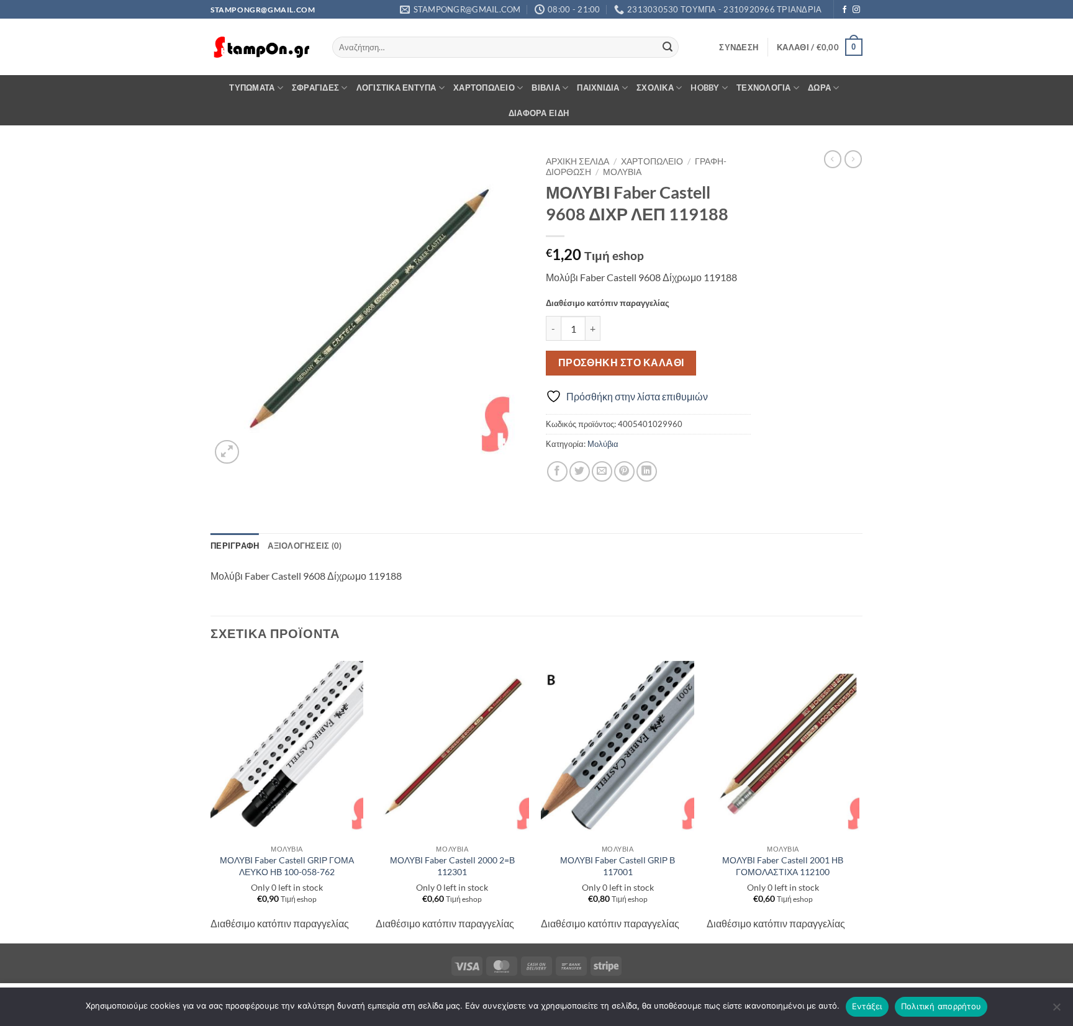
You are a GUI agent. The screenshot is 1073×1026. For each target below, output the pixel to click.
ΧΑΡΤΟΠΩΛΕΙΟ (484, 87)
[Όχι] (1056, 1010)
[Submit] (667, 47)
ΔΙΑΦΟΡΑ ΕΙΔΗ (539, 113)
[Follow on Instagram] (856, 10)
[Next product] (832, 159)
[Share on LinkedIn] (646, 471)
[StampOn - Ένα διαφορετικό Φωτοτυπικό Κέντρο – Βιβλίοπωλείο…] (262, 47)
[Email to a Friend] (602, 471)
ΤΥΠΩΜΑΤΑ (251, 87)
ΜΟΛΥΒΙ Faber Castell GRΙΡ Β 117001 (617, 866)
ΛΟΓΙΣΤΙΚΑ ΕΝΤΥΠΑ (396, 87)
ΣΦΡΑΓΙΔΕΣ (315, 87)
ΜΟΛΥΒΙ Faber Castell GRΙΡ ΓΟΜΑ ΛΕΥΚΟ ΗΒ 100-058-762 (287, 866)
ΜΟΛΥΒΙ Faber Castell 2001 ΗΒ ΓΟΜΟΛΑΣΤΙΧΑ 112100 (782, 866)
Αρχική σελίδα (577, 161)
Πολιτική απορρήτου (941, 1006)
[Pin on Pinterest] (624, 471)
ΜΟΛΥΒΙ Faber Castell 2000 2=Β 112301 (452, 866)
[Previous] (211, 799)
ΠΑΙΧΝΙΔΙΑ (598, 87)
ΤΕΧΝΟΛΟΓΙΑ (763, 87)
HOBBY (704, 87)
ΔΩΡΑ (819, 87)
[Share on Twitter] (579, 471)
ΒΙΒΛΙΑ (546, 87)
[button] (738, 47)
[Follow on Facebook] (844, 10)
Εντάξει (867, 1006)
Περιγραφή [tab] (235, 546)
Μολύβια (622, 172)
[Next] (858, 799)
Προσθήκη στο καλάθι (621, 362)
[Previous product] (853, 159)
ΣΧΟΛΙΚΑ (655, 87)
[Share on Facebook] (557, 471)
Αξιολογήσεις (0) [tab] (305, 546)
